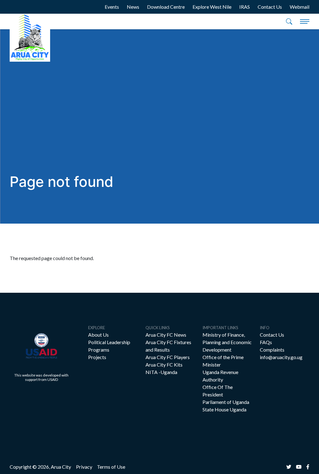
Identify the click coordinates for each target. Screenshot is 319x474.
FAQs (266, 342)
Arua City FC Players (167, 357)
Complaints (272, 350)
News (133, 7)
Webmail (299, 7)
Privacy (84, 467)
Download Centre (166, 7)
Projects (97, 357)
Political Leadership (109, 342)
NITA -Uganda (161, 372)
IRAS (244, 7)
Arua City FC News (165, 335)
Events (112, 7)
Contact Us (270, 7)
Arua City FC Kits (164, 364)
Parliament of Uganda (225, 402)
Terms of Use (111, 467)
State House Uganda (224, 409)
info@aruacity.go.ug (281, 357)
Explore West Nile (212, 7)
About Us (98, 335)
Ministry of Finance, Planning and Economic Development (227, 342)
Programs (98, 350)
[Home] (30, 38)
